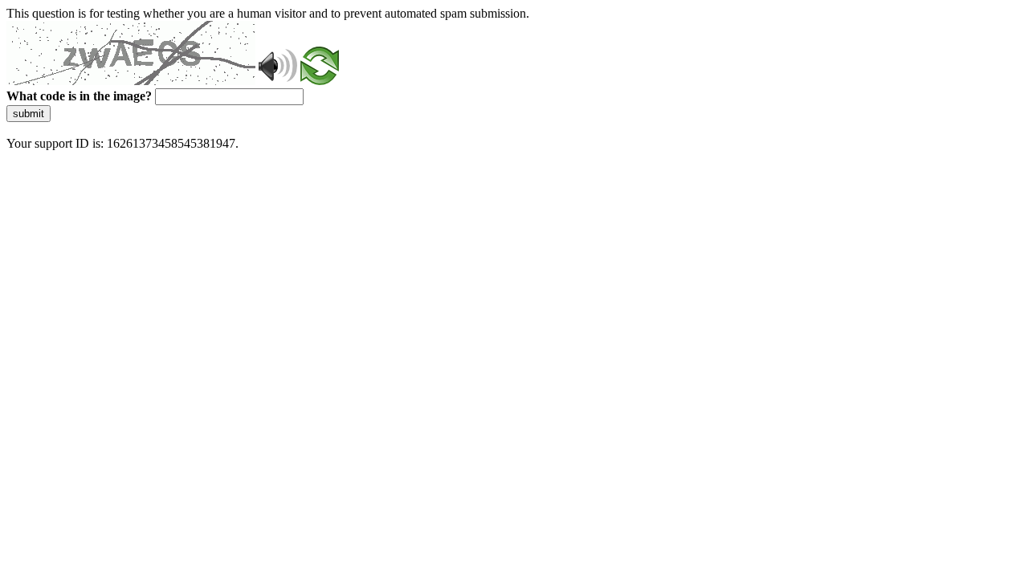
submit (28, 114)
